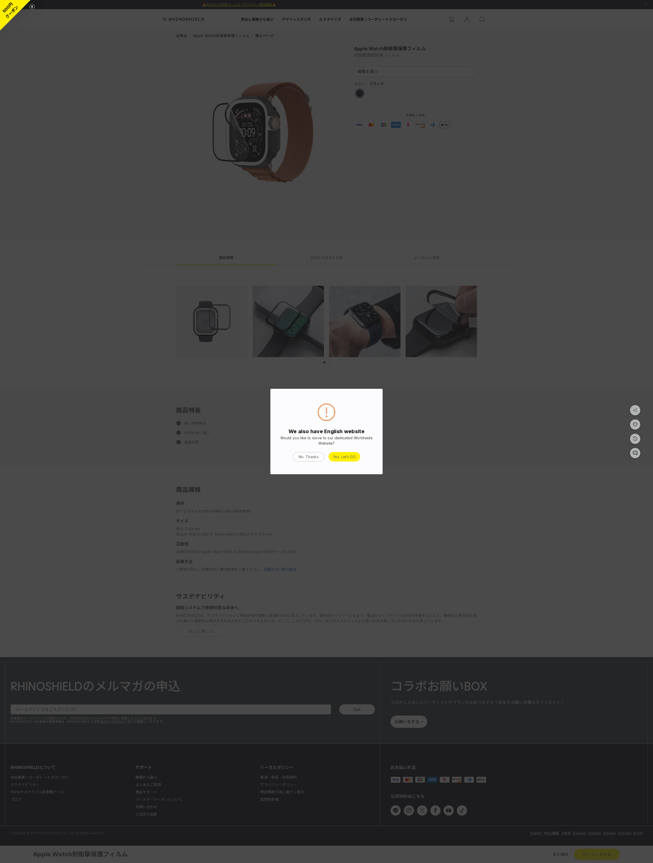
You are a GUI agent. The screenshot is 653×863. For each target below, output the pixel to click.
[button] (15, 15)
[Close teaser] (32, 6)
